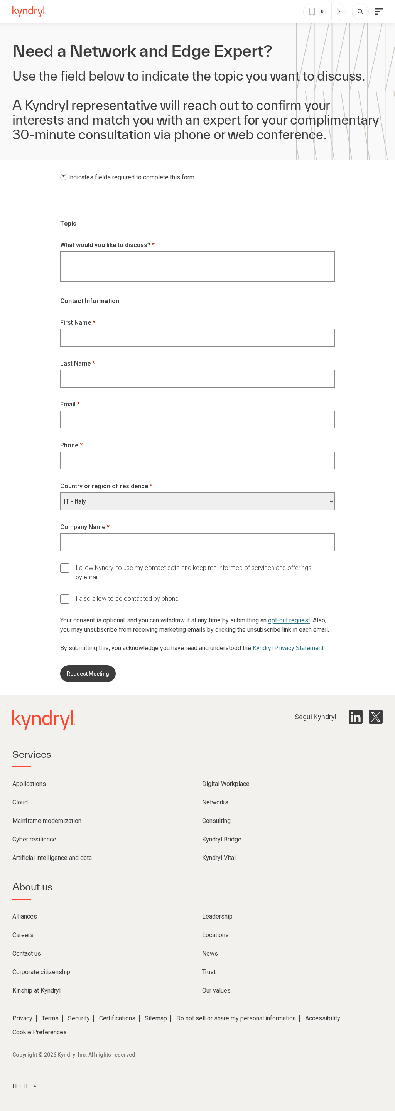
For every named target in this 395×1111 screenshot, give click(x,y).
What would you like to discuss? (106, 245)
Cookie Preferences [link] (39, 1032)
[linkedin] (356, 717)
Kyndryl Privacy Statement (288, 648)
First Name (76, 322)
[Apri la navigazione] (379, 11)
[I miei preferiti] (338, 11)
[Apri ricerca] (360, 11)
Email (68, 404)
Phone (70, 445)
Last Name (76, 363)
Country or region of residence (105, 486)
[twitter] (376, 717)
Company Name (83, 527)
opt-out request (289, 620)
